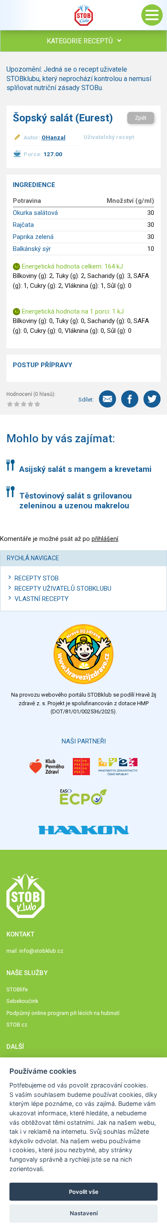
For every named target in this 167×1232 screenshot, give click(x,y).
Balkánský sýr (32, 249)
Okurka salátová (35, 213)
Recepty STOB (37, 578)
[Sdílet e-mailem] (107, 399)
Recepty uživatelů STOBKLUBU (63, 588)
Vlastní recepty (42, 599)
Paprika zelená (33, 237)
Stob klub (83, 15)
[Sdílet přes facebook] (129, 399)
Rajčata (23, 225)
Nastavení (84, 1213)
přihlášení (105, 539)
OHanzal (54, 137)
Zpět (140, 118)
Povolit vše (83, 1191)
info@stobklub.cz (41, 951)
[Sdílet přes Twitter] (152, 399)
